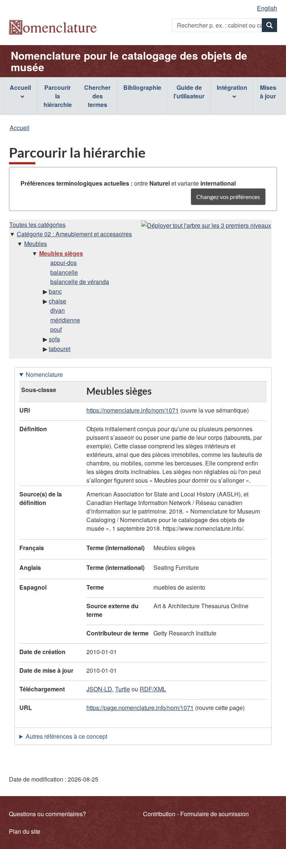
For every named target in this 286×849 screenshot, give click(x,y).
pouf (56, 329)
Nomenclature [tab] (44, 374)
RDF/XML (153, 689)
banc (55, 291)
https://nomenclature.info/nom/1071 (132, 410)
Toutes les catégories (37, 224)
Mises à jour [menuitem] (268, 91)
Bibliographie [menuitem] (142, 87)
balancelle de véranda (79, 281)
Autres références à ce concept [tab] (66, 736)
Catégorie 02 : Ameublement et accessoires (74, 234)
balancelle (64, 272)
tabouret (59, 348)
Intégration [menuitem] (232, 87)
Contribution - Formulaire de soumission (196, 813)
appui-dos (63, 262)
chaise (57, 301)
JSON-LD (99, 689)
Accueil (19, 127)
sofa (54, 339)
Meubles (35, 243)
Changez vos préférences (228, 196)
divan (57, 310)
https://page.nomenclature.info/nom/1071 (140, 707)
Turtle (122, 689)
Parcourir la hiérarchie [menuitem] (58, 96)
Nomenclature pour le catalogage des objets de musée (129, 61)
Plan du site (24, 831)
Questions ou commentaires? (47, 813)
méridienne (65, 320)
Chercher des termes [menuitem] (97, 96)
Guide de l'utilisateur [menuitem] (189, 91)
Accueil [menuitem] (20, 87)
